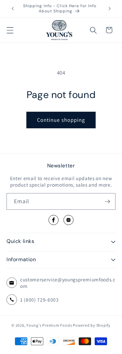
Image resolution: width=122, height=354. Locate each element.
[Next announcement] (109, 9)
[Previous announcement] (13, 9)
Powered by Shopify (92, 325)
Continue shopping (61, 119)
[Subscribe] (107, 201)
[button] (10, 30)
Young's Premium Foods (49, 325)
